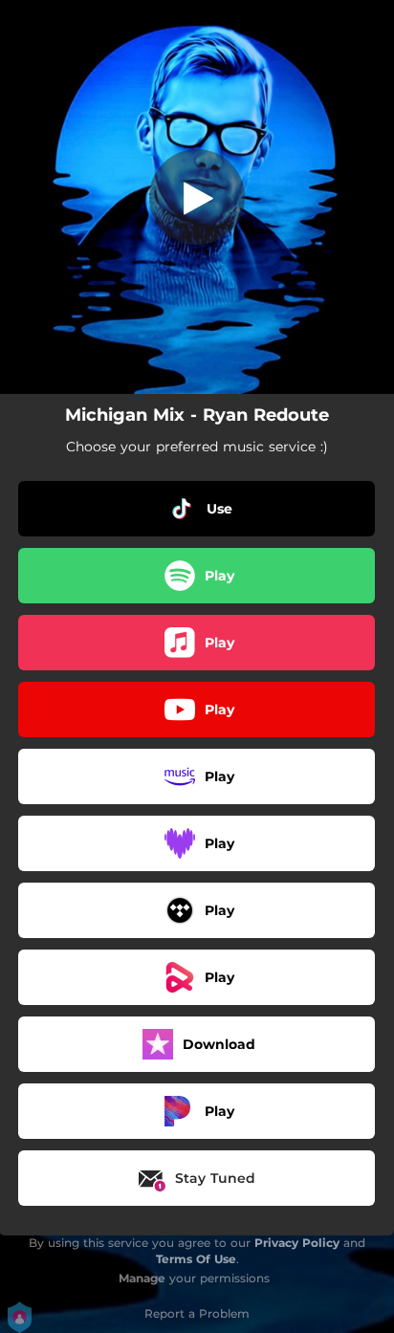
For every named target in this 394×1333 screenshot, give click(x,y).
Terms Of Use (196, 1259)
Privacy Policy (296, 1242)
